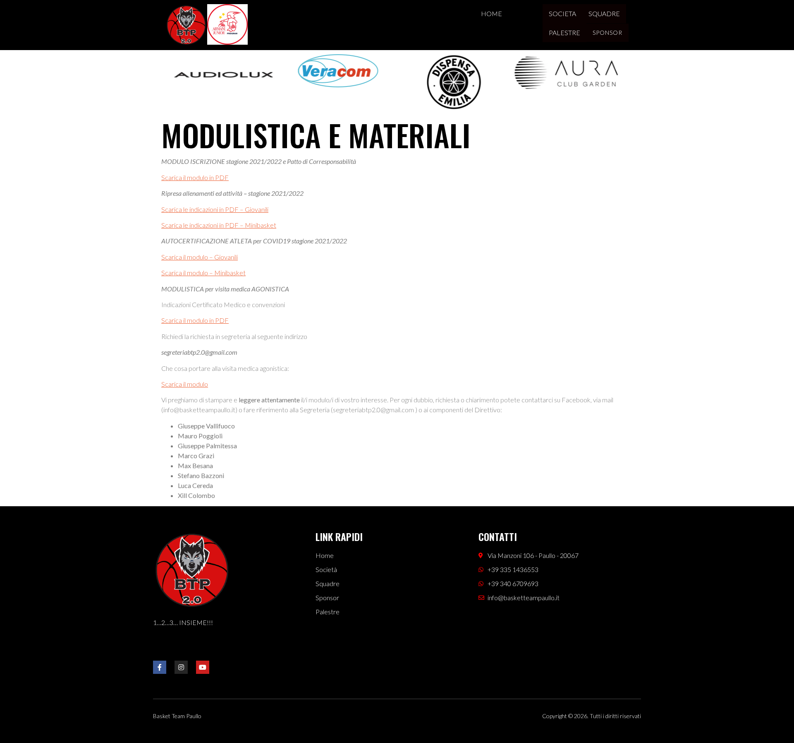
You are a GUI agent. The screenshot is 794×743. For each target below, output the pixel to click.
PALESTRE (564, 32)
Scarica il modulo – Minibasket (203, 273)
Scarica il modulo (184, 384)
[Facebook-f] (159, 667)
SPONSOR (607, 32)
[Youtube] (202, 667)
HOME (491, 13)
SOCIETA (562, 13)
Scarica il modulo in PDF (195, 177)
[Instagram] (181, 667)
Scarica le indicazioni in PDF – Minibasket (218, 225)
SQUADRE (604, 13)
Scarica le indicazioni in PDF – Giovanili (214, 209)
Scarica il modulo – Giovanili (199, 257)
